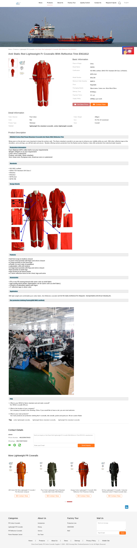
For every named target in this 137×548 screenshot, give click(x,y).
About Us (60, 2)
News (66, 540)
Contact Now (100, 104)
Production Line (71, 523)
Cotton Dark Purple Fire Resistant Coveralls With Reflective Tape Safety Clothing (52, 491)
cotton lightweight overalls (21, 420)
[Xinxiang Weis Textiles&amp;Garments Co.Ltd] (18, 3)
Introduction (41, 523)
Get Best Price (82, 104)
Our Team (41, 534)
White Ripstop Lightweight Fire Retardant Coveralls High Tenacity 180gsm (114, 491)
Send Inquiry (86, 445)
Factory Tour (72, 2)
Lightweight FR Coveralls (15, 527)
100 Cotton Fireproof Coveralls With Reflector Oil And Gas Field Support (84, 491)
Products (50, 2)
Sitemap (77, 540)
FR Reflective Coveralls (15, 531)
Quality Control (85, 2)
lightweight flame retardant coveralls (44, 420)
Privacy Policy (91, 540)
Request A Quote (111, 2)
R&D (68, 531)
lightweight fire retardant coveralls (69, 420)
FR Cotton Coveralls (14, 523)
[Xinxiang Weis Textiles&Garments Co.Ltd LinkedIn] (126, 507)
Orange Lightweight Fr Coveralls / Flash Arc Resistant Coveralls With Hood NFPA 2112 (22, 491)
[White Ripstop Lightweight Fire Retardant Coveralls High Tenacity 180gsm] (114, 474)
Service (40, 531)
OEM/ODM (70, 527)
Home (40, 2)
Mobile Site (106, 540)
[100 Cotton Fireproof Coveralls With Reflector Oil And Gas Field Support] (83, 474)
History (40, 527)
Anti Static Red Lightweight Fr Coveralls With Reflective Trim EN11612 (55, 49)
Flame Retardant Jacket (15, 534)
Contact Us (97, 2)
